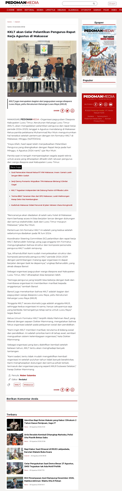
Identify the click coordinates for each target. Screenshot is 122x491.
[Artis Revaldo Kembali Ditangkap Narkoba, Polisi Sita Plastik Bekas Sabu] (15, 439)
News (26, 427)
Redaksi (91, 116)
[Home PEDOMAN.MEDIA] (22, 3)
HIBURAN (62, 10)
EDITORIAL (29, 10)
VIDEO (114, 10)
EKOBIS (40, 10)
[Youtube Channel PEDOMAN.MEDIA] (111, 104)
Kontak (108, 119)
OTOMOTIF (86, 10)
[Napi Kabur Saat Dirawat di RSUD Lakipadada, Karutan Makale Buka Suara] (15, 453)
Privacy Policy (99, 121)
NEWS (19, 10)
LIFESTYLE (50, 10)
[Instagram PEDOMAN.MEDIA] (106, 104)
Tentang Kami (102, 116)
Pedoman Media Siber (93, 119)
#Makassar (28, 385)
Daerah (26, 456)
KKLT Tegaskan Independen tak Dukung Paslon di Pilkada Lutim (39, 190)
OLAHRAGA (73, 10)
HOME (11, 10)
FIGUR (106, 10)
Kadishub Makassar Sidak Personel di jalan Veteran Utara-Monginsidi (41, 205)
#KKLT (17, 385)
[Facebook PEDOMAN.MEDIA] (96, 104)
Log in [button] (113, 3)
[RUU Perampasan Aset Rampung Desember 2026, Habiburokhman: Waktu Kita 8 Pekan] (15, 482)
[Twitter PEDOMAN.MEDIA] (101, 104)
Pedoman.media (97, 110)
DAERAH (97, 10)
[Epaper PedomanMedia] (99, 50)
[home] (99, 99)
